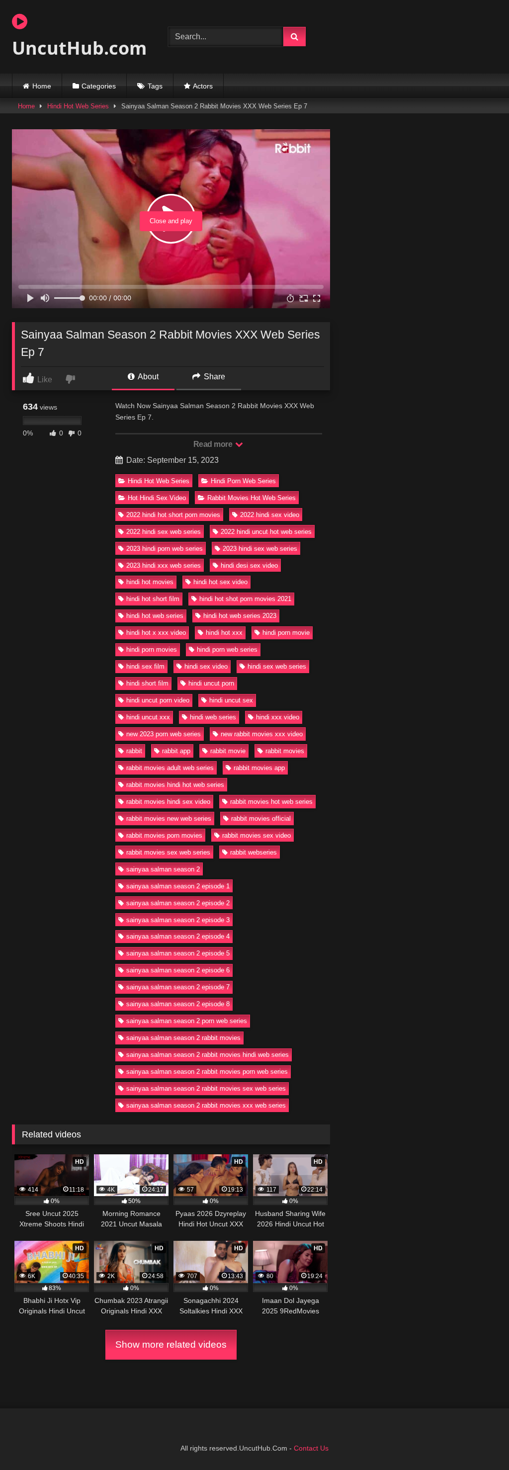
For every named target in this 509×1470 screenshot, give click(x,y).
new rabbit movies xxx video (262, 734)
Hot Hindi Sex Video (157, 498)
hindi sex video (206, 666)
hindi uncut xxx (148, 717)
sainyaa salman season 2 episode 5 (178, 953)
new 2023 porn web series (163, 734)
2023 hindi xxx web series (163, 565)
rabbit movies (284, 751)
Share (213, 376)
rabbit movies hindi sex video (168, 801)
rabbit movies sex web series (168, 852)
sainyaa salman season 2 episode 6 (178, 970)
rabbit (134, 751)
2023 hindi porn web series (164, 548)
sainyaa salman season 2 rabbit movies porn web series (207, 1071)
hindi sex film (145, 666)
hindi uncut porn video (157, 700)
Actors (203, 86)
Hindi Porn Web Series (243, 481)
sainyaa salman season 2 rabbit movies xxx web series (206, 1105)
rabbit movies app (259, 768)
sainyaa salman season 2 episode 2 (178, 903)
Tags (155, 86)
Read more (213, 444)
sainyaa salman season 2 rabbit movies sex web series (206, 1088)
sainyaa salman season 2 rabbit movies (183, 1037)
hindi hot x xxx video (156, 632)
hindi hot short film (152, 599)
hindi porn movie (286, 632)
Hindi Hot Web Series (78, 106)
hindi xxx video (277, 717)
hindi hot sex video (220, 582)
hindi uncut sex (231, 700)
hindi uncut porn (211, 683)
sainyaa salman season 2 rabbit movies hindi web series (207, 1054)
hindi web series (213, 717)
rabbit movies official (261, 818)
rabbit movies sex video (256, 835)
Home (41, 86)
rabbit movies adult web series (170, 768)
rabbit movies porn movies (164, 835)
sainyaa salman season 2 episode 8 (178, 1004)
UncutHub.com (78, 48)
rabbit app (176, 751)
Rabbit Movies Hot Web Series (251, 498)
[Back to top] (478, 1440)
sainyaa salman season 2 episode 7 (178, 987)
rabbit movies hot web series (271, 801)
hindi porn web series (227, 649)
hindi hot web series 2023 (239, 615)
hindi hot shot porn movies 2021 (245, 599)
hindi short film (147, 683)
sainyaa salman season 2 (163, 869)
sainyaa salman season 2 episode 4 (178, 936)
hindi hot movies (149, 582)
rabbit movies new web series (168, 818)
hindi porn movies (151, 649)
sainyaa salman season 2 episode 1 (178, 886)
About (147, 376)
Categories (99, 86)
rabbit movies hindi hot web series (175, 784)
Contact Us (311, 1448)
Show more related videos (171, 1344)
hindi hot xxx (224, 632)
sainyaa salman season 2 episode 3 (178, 920)
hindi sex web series (277, 666)
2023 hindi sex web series (260, 548)
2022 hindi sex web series (163, 531)
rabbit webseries (253, 852)
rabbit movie (228, 751)
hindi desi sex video (249, 565)
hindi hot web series (154, 615)
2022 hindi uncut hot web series (266, 531)
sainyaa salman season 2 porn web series (186, 1021)
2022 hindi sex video (269, 515)
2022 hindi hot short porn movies (173, 515)
